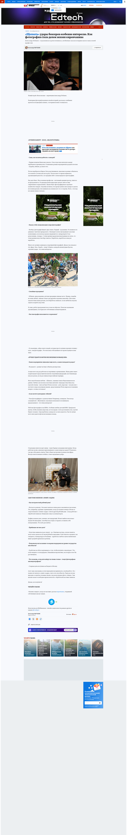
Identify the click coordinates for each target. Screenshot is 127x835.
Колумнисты (91, 1)
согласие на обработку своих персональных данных (92, 706)
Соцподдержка (71, 1)
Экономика (45, 1)
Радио (84, 5)
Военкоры (45, 27)
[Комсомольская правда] (31, 5)
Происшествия (100, 1)
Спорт (84, 1)
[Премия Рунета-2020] (44, 5)
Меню (2, 1)
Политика (30, 1)
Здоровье (63, 1)
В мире (51, 1)
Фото (9, 1)
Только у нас (39, 27)
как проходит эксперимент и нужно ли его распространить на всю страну (58, 149)
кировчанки (60, 592)
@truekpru (36, 610)
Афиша (92, 27)
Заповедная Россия (76, 27)
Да (52, 10)
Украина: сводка (53, 27)
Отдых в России (66, 27)
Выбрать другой (58, 10)
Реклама (91, 5)
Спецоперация (21, 1)
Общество (37, 1)
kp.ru (75, 614)
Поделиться (98, 47)
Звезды (57, 1)
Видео (14, 1)
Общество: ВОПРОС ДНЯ (35, 624)
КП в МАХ (60, 27)
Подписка (99, 5)
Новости (33, 27)
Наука (79, 1)
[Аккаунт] (124, 1)
